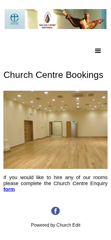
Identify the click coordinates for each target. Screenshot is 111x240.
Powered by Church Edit (55, 225)
